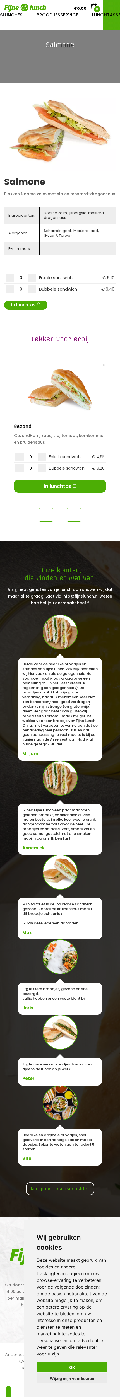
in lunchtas (23, 305)
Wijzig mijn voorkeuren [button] (72, 1378)
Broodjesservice (57, 15)
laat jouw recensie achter (60, 1188)
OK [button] (72, 1367)
